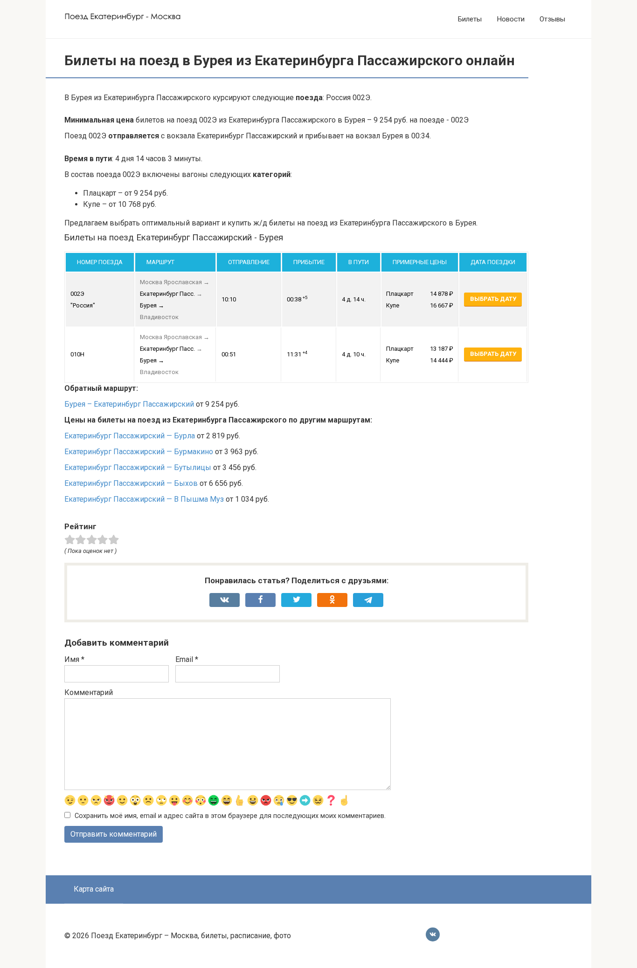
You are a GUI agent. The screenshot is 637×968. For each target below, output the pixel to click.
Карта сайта (94, 889)
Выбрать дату (493, 298)
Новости (511, 19)
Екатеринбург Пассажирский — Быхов (131, 483)
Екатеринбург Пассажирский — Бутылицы (137, 467)
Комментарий (88, 692)
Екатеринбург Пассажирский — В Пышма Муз (144, 499)
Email (186, 659)
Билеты (470, 19)
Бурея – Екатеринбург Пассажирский (129, 404)
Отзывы (552, 19)
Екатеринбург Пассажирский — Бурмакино (138, 451)
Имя (74, 659)
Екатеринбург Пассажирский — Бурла (129, 435)
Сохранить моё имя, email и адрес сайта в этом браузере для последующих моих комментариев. (230, 816)
